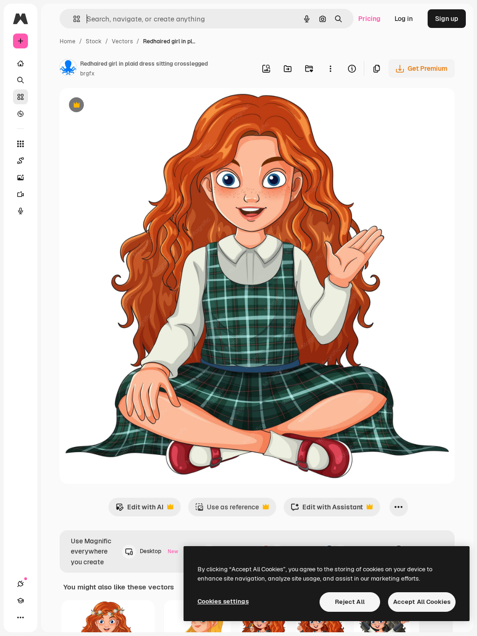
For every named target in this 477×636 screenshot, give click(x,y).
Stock (94, 41)
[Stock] (20, 96)
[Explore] (20, 113)
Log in (404, 18)
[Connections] (20, 583)
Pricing (369, 18)
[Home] (20, 63)
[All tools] (20, 143)
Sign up (446, 18)
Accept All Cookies (421, 602)
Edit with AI (140, 509)
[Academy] (20, 600)
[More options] (330, 68)
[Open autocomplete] (73, 18)
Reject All (350, 602)
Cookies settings (223, 601)
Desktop (159, 551)
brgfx (87, 73)
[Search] (20, 80)
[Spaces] (20, 160)
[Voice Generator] (20, 210)
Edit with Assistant (327, 509)
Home (67, 41)
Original (119, 105)
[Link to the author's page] (68, 69)
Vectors (122, 41)
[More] (20, 617)
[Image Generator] (20, 177)
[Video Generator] (20, 194)
